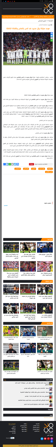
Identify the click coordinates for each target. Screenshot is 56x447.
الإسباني (26, 169)
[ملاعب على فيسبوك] (4, 1)
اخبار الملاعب (36, 431)
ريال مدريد (29, 77)
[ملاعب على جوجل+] (10, 1)
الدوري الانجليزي (36, 427)
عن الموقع (13, 428)
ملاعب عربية (24, 431)
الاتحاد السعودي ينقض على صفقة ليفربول (44, 355)
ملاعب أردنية (24, 427)
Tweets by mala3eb (48, 417)
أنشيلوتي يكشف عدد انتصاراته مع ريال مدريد (46, 316)
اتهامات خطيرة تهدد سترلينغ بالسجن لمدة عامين (36, 404)
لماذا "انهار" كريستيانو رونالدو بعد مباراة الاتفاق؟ (11, 338)
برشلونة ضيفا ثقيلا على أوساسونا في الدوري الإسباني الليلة (29, 317)
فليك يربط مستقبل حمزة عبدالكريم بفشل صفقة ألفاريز (28, 274)
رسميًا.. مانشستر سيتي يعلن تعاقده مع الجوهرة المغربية (34, 392)
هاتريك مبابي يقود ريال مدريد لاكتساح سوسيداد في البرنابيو (28, 256)
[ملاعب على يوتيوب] (8, 1)
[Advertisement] (28, 84)
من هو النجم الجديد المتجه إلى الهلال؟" (28, 338)
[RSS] (15, 1)
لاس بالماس (20, 77)
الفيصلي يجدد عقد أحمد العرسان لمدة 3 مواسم (37, 396)
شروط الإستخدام (12, 431)
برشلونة (27, 114)
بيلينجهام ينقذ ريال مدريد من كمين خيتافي (11, 316)
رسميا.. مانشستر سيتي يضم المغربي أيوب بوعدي (36, 388)
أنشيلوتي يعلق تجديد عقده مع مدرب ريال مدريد (45, 297)
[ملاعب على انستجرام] (12, 1)
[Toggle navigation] (51, 13)
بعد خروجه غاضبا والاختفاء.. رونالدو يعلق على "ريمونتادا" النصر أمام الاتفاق (32, 384)
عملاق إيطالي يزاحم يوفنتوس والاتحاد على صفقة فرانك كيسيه (45, 338)
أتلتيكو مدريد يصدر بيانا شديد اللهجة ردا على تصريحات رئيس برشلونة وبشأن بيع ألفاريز (12, 275)
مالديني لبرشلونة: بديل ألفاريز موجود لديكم (46, 274)
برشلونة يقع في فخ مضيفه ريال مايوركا (28, 297)
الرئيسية (50, 21)
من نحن (14, 426)
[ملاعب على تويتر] (6, 1)
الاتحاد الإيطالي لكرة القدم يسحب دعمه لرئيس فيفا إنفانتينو (33, 400)
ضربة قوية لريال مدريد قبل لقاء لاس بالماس (11, 297)
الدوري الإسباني (42, 21)
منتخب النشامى (36, 425)
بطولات (25, 423)
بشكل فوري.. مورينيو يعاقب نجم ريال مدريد (45, 255)
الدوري (36, 79)
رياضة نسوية (24, 429)
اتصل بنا (13, 429)
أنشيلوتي (47, 127)
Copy (31, 164)
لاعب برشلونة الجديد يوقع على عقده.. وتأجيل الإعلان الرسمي (12, 256)
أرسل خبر (13, 433)
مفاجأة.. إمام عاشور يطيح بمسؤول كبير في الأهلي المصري (11, 355)
